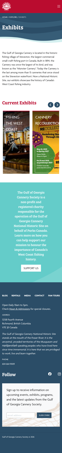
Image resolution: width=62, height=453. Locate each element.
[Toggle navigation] (59, 6)
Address (6, 315)
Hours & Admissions (19, 308)
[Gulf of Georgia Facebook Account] (50, 374)
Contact (39, 295)
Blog (5, 295)
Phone (5, 359)
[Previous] (50, 105)
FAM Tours (54, 295)
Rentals (16, 295)
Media (27, 295)
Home (4, 17)
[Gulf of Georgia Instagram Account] (59, 374)
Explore (13, 17)
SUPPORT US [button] (31, 268)
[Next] (57, 105)
